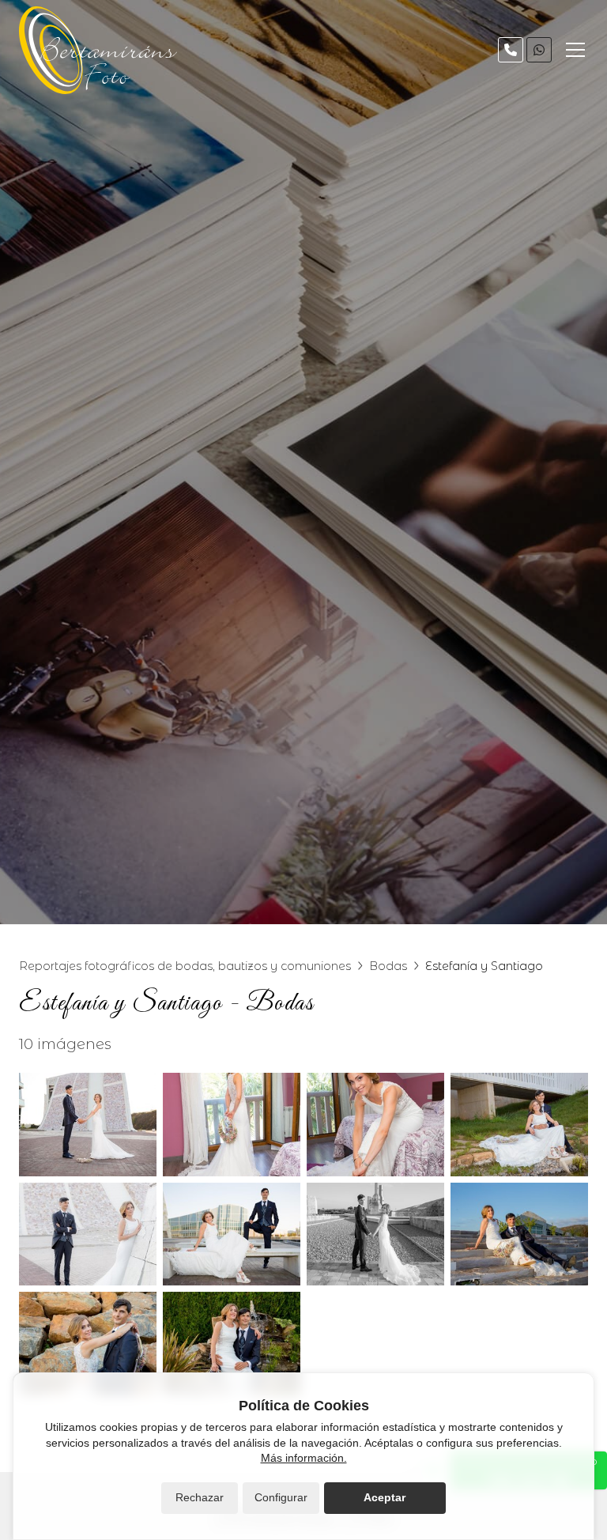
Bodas (388, 966)
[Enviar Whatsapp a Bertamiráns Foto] (539, 49)
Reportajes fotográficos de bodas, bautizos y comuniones (185, 966)
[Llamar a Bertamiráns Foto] (510, 49)
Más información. (304, 1457)
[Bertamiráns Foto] (98, 50)
